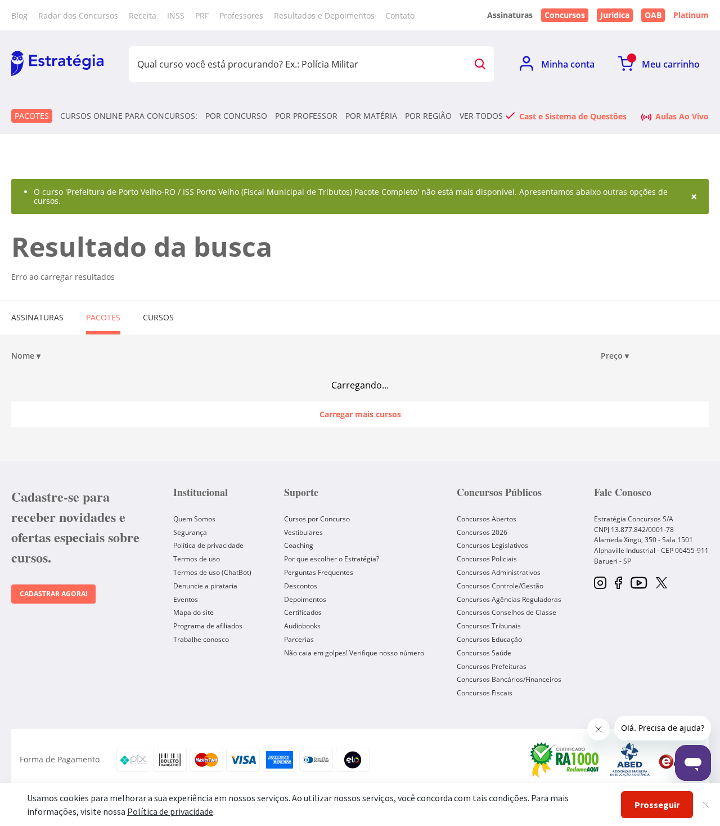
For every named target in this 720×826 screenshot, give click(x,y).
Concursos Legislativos (492, 545)
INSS (175, 15)
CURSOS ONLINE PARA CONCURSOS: (128, 115)
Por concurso (236, 115)
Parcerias (299, 639)
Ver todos (481, 115)
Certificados (303, 612)
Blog (19, 15)
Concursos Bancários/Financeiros (509, 679)
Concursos (564, 15)
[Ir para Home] (57, 64)
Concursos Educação (489, 639)
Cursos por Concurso (317, 519)
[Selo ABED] (630, 759)
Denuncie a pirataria (205, 586)
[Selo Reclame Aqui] (565, 759)
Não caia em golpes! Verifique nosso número (354, 653)
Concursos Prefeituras (491, 666)
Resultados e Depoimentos (324, 15)
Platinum (691, 15)
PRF (202, 15)
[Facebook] (618, 584)
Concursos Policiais (487, 559)
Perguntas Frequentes (318, 572)
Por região (428, 115)
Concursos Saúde (484, 653)
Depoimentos (305, 599)
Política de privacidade (208, 545)
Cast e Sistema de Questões (573, 116)
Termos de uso (196, 559)
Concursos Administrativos (499, 572)
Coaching (298, 545)
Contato (400, 15)
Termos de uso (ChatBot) (212, 572)
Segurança (190, 532)
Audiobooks (302, 626)
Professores (241, 15)
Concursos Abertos (486, 519)
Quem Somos (194, 519)
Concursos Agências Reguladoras (509, 599)
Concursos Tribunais (489, 626)
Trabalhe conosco (201, 639)
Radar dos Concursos (78, 15)
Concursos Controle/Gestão (500, 586)
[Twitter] (661, 584)
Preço (615, 355)
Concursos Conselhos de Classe (506, 612)
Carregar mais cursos (360, 414)
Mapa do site (193, 612)
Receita (142, 15)
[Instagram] (600, 584)
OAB (653, 15)
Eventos (185, 599)
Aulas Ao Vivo (682, 116)
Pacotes (32, 115)
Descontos (300, 586)
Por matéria (371, 115)
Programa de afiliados (207, 626)
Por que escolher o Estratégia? (331, 559)
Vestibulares (303, 532)
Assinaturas (37, 317)
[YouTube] (639, 584)
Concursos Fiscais (484, 693)
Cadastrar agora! (53, 594)
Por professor (306, 115)
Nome (25, 355)
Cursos (158, 317)
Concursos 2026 (482, 532)
